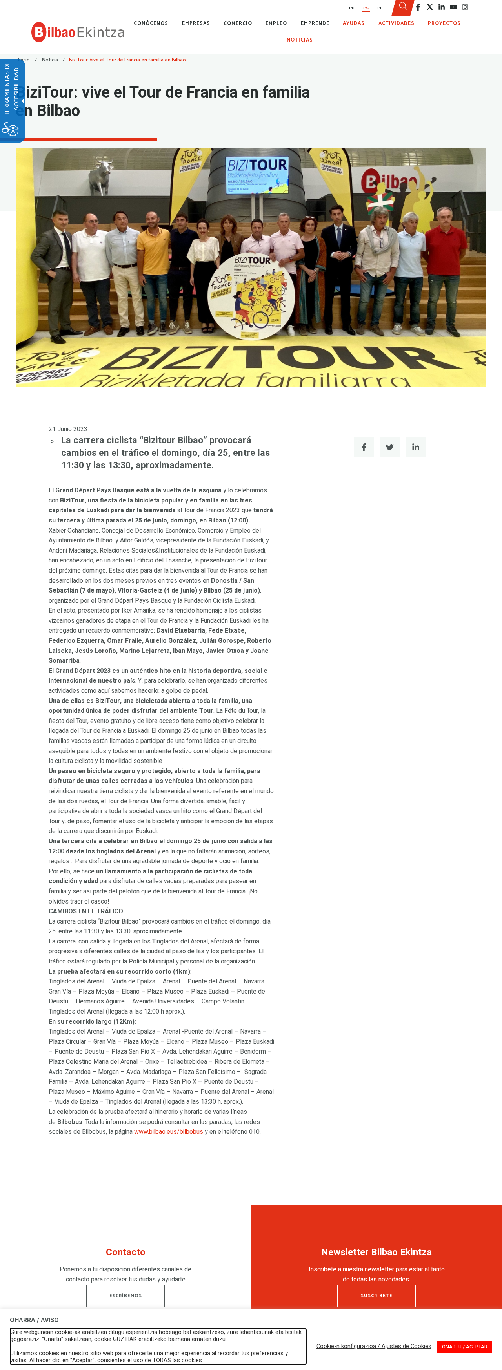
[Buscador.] (403, 8)
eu (352, 8)
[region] (125, 1267)
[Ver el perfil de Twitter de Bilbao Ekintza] (429, 7)
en (380, 8)
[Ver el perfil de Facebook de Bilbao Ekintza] (418, 7)
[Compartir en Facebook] (364, 447)
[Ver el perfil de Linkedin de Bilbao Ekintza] (441, 7)
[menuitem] (351, 8)
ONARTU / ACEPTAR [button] (464, 1346)
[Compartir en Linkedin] (416, 447)
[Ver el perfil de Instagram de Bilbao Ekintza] (465, 7)
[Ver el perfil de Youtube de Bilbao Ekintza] (453, 7)
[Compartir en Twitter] (390, 447)
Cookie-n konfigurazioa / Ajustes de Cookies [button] (373, 1346)
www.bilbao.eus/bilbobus (168, 1132)
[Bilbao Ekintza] (77, 32)
